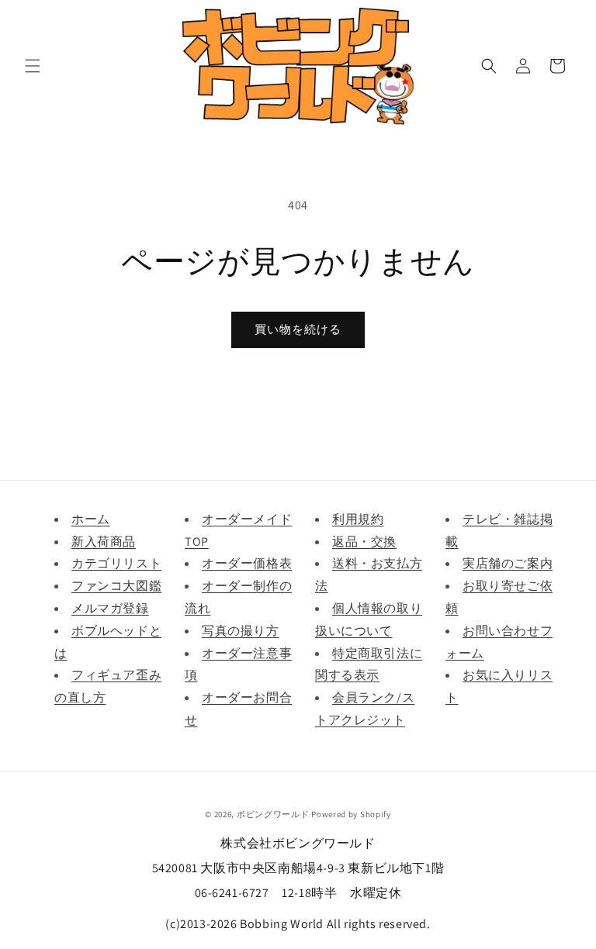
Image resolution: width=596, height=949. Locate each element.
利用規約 (357, 519)
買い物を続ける (298, 329)
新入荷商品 (103, 541)
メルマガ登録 (110, 608)
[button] (33, 66)
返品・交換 (364, 541)
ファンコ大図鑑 (116, 586)
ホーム (90, 519)
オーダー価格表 (247, 563)
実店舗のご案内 (508, 563)
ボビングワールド (273, 814)
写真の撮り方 (240, 631)
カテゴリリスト (116, 563)
